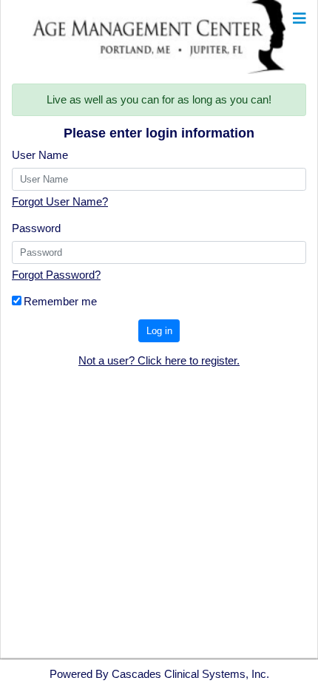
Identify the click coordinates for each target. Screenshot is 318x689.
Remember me (60, 301)
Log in (159, 330)
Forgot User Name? (60, 201)
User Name (40, 155)
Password (36, 228)
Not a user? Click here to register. (159, 360)
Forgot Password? (56, 274)
